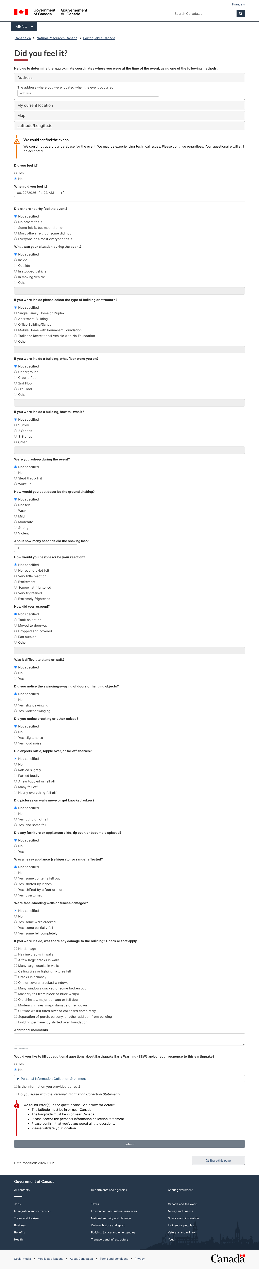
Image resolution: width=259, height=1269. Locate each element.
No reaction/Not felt (33, 570)
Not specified (28, 216)
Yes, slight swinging (33, 705)
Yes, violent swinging (34, 711)
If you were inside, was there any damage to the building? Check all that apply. (76, 941)
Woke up (25, 484)
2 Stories (25, 431)
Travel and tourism (26, 1218)
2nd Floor (25, 383)
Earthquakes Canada (99, 38)
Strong (23, 528)
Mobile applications (50, 1258)
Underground (28, 372)
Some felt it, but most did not (41, 228)
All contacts (22, 1190)
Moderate (25, 522)
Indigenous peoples (181, 1225)
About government (180, 1190)
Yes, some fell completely (37, 933)
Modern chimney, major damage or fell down (52, 1005)
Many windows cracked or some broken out (52, 988)
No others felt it (30, 222)
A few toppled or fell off (36, 781)
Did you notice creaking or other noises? (46, 719)
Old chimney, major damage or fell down (49, 1000)
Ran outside (27, 637)
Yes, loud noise (29, 743)
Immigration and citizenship (32, 1211)
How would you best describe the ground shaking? (54, 492)
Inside (22, 260)
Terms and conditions (114, 1258)
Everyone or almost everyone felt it (45, 239)
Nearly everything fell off (37, 793)
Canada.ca (23, 38)
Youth (171, 1239)
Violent (23, 533)
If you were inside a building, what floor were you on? (56, 359)
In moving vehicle (31, 277)
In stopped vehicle (32, 271)
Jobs (17, 1204)
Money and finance (180, 1211)
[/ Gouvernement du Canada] (50, 13)
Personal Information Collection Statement (53, 1079)
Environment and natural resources (114, 1211)
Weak (22, 511)
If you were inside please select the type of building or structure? (65, 300)
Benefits (19, 1232)
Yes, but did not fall (33, 819)
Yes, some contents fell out (39, 878)
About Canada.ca (81, 1258)
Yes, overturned (30, 895)
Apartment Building (33, 319)
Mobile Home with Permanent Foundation (50, 330)
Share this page (220, 1160)
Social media (22, 1258)
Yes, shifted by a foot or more (41, 890)
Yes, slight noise (30, 738)
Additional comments (31, 1030)
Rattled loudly (28, 776)
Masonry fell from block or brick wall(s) (48, 994)
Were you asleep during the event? (42, 459)
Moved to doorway (33, 625)
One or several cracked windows (43, 983)
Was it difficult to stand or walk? (39, 660)
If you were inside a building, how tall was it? (49, 412)
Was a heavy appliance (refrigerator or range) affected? (58, 859)
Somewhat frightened (34, 587)
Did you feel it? (26, 165)
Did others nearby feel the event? (40, 209)
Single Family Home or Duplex (41, 313)
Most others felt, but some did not (44, 233)
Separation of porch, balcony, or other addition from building (65, 1017)
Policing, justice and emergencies (113, 1232)
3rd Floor (25, 389)
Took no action (29, 620)
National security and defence (111, 1218)
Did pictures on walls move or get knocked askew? (54, 800)
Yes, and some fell (32, 825)
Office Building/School (35, 324)
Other (22, 283)
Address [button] (25, 77)
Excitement (26, 582)
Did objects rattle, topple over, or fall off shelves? (53, 751)
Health (18, 1239)
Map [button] (21, 115)
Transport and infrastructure (109, 1239)
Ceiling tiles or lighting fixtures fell (44, 971)
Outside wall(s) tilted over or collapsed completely (57, 1011)
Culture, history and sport (108, 1225)
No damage (27, 949)
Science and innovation (183, 1218)
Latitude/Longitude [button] (34, 125)
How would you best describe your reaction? (49, 557)
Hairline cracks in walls (35, 954)
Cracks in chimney (32, 977)
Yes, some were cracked (37, 922)
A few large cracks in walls (38, 960)
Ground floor (28, 378)
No (20, 179)
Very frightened (30, 593)
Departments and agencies (109, 1190)
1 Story (23, 425)
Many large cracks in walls (38, 966)
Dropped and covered (35, 631)
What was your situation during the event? (48, 247)
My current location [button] (35, 105)
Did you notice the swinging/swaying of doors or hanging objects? (66, 686)
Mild (21, 516)
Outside (24, 266)
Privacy (140, 1258)
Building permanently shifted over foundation (52, 1022)
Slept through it (30, 478)
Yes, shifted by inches (35, 884)
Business (20, 1225)
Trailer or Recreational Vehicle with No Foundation (56, 336)
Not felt (24, 505)
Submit (130, 1144)
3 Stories (25, 436)
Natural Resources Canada (57, 38)
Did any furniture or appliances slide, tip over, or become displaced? (67, 833)
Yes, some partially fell (35, 928)
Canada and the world (182, 1204)
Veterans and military (182, 1232)
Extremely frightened (34, 599)
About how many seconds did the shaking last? (51, 541)
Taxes (95, 1204)
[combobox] (88, 93)
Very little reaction (32, 576)
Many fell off (28, 787)
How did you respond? (32, 606)
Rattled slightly (29, 770)
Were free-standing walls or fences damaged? (51, 903)
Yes (21, 173)
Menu (22, 26)
